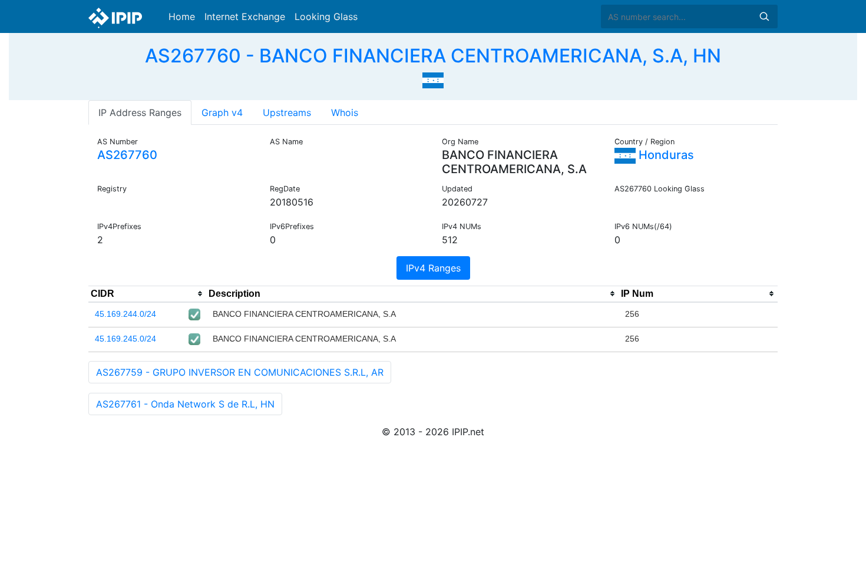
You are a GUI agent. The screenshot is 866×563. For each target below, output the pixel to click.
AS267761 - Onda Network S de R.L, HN (185, 404)
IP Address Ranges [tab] (139, 112)
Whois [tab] (344, 112)
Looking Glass (326, 16)
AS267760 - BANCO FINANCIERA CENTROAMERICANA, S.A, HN (433, 55)
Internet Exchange (244, 16)
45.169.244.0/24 (125, 314)
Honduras (665, 155)
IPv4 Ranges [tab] (433, 268)
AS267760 (127, 155)
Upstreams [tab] (287, 112)
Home (181, 16)
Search (764, 16)
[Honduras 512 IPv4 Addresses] (433, 79)
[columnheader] (147, 294)
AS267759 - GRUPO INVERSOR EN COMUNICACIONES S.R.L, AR (240, 372)
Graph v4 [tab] (222, 112)
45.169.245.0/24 (125, 338)
